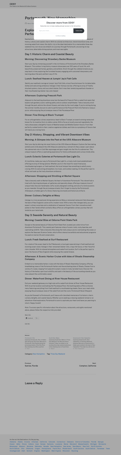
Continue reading (60, 36)
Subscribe (79, 31)
